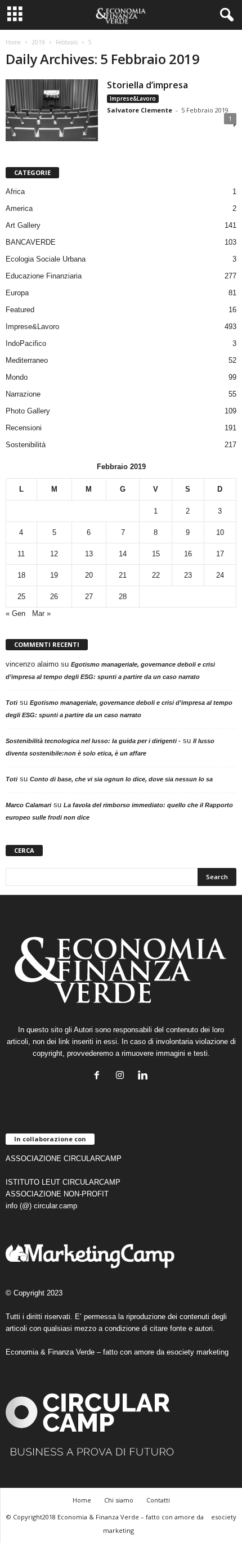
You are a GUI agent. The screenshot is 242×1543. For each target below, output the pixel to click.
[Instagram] (122, 1076)
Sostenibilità (26, 444)
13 (89, 554)
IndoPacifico (26, 343)
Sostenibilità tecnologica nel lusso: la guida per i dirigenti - (93, 740)
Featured (20, 309)
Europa (17, 293)
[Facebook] (99, 1076)
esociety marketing (197, 1352)
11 (21, 554)
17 (220, 554)
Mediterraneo (27, 360)
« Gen (15, 613)
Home (13, 42)
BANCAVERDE (31, 242)
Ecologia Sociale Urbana (46, 259)
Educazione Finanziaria (44, 276)
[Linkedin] (144, 1076)
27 (89, 596)
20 (89, 575)
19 (54, 575)
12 (54, 554)
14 (123, 554)
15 (156, 554)
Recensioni (24, 428)
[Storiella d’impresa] (52, 110)
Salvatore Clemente (139, 110)
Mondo (17, 377)
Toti (11, 702)
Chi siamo (118, 1500)
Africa (15, 191)
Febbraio (67, 42)
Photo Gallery (28, 411)
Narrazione (23, 394)
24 (220, 575)
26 (54, 596)
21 (123, 575)
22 (156, 575)
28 (123, 596)
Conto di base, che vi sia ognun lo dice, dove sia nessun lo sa (121, 779)
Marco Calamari (28, 805)
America (19, 208)
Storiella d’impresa (147, 85)
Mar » (41, 613)
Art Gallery (23, 225)
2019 (38, 42)
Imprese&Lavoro (133, 98)
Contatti (158, 1500)
